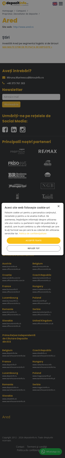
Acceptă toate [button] (33, 240)
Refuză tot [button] (34, 248)
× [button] (58, 206)
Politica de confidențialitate (33, 233)
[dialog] (32, 229)
